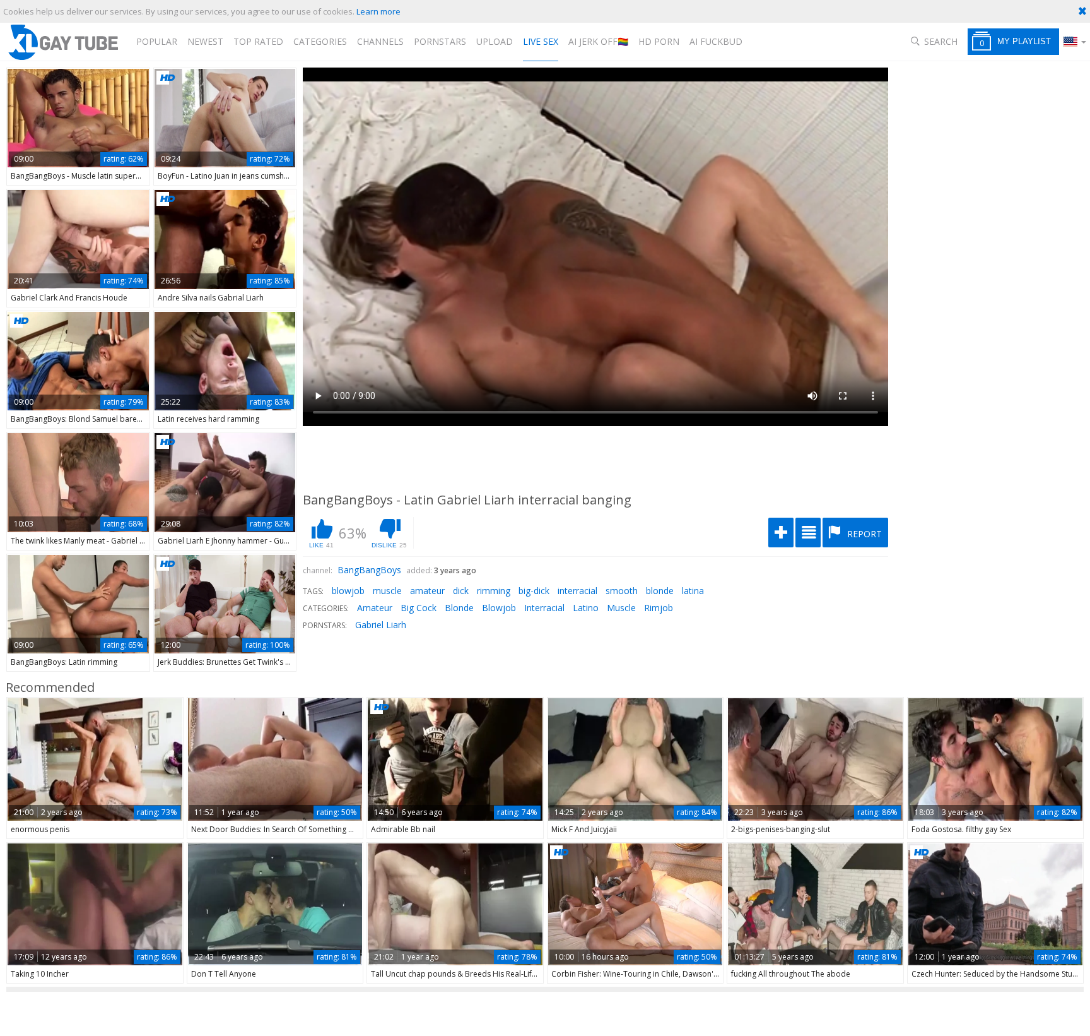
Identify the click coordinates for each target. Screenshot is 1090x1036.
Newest (205, 41)
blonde (660, 591)
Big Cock (419, 608)
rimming (493, 591)
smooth (622, 591)
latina (693, 591)
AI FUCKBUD (715, 41)
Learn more (378, 11)
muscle (387, 591)
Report (863, 534)
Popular (156, 41)
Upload (494, 41)
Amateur (374, 608)
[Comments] (808, 532)
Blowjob (499, 608)
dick (461, 591)
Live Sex (540, 41)
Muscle (621, 608)
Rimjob (658, 608)
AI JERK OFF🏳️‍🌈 (598, 41)
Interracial (544, 608)
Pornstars (440, 41)
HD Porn (658, 41)
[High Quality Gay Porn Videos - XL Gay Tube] (62, 42)
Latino (586, 608)
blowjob (348, 591)
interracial (577, 591)
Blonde (459, 608)
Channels (380, 41)
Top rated (258, 41)
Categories (320, 41)
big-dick (534, 591)
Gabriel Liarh (380, 625)
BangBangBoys (369, 570)
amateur (427, 591)
